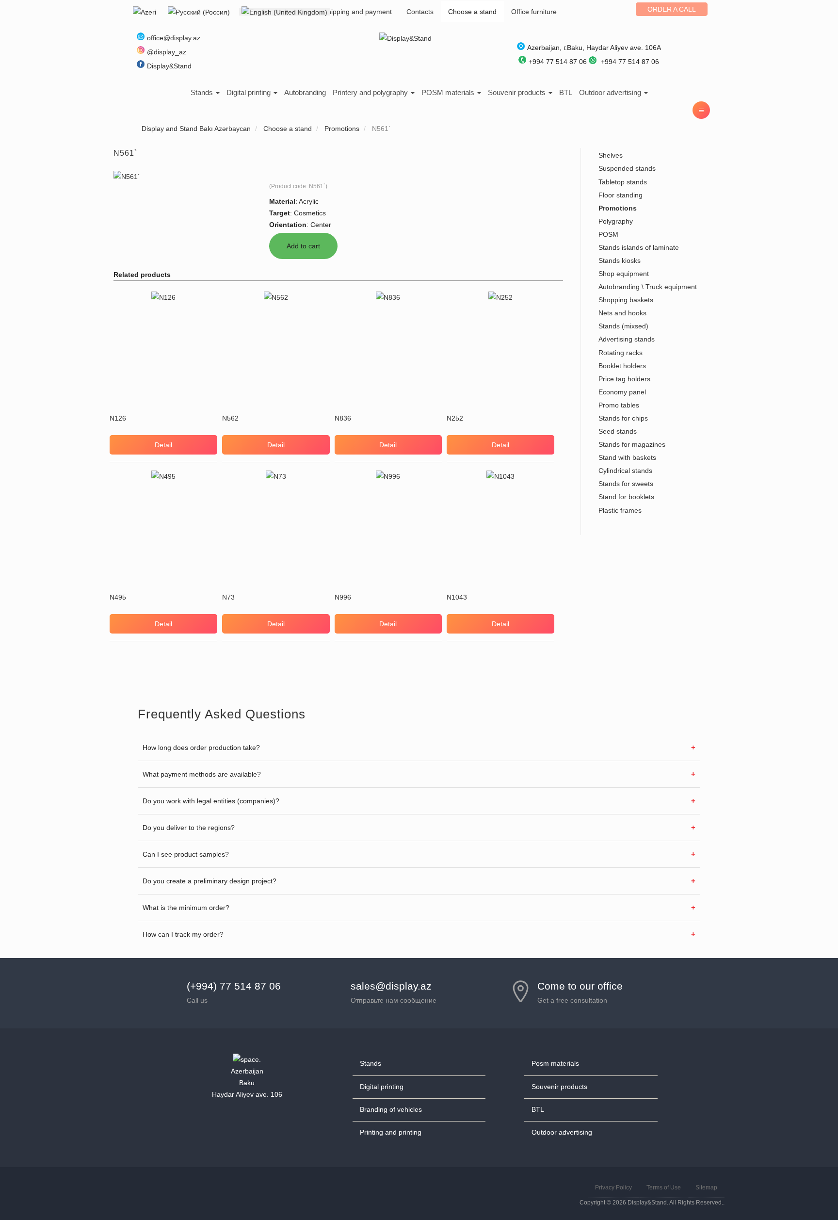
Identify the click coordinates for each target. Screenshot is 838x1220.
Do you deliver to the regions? (189, 827)
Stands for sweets (625, 484)
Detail (163, 445)
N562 (230, 418)
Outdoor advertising (611, 92)
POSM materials (448, 92)
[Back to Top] (807, 1189)
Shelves (610, 155)
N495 (118, 597)
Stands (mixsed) (623, 326)
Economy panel (622, 392)
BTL (565, 92)
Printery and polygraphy (371, 92)
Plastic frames (620, 510)
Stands (203, 92)
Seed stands (617, 431)
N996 (343, 597)
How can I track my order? (183, 934)
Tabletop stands (622, 182)
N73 (228, 597)
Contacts (420, 12)
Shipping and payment (357, 12)
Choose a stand (472, 12)
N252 (455, 418)
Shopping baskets (625, 300)
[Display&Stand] (405, 38)
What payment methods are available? (202, 774)
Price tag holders (624, 379)
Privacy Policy (613, 1187)
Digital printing (249, 92)
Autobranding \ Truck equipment (647, 287)
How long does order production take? (201, 747)
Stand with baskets (627, 457)
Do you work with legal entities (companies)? (211, 801)
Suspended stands (627, 168)
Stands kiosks (619, 260)
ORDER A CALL (671, 9)
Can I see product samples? (186, 854)
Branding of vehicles (391, 1109)
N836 (343, 418)
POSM (608, 234)
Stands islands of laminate (638, 247)
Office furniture (534, 12)
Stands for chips (623, 418)
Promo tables (618, 405)
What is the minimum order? (186, 907)
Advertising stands (626, 339)
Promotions (617, 208)
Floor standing (620, 195)
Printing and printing (390, 1132)
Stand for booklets (626, 497)
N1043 (457, 597)
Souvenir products (518, 92)
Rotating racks (620, 353)
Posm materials (555, 1063)
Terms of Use (663, 1187)
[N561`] (126, 176)
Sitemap (706, 1187)
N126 (118, 418)
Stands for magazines (631, 444)
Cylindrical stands (625, 470)
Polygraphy (615, 221)
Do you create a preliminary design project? (209, 881)
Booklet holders (622, 366)
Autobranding (305, 92)
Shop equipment (623, 273)
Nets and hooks (622, 313)
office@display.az (173, 38)
